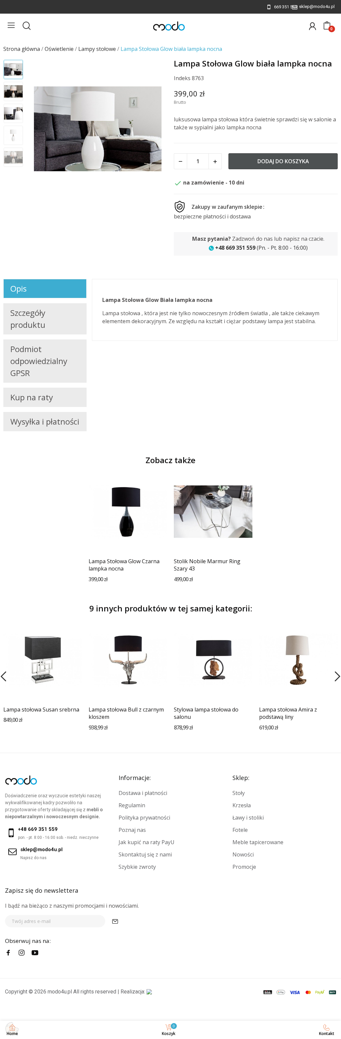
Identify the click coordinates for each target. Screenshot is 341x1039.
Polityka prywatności (144, 817)
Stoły (238, 793)
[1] (115, 921)
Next (153, 129)
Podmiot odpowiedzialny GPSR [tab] (38, 360)
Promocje (244, 866)
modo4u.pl (60, 991)
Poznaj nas (132, 830)
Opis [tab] (18, 288)
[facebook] (8, 953)
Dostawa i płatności (143, 793)
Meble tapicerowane (257, 842)
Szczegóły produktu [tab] (27, 318)
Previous (42, 129)
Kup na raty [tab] (31, 397)
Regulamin (132, 805)
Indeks (182, 78)
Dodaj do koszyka (283, 161)
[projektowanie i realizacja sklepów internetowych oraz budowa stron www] (149, 991)
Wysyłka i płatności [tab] (44, 421)
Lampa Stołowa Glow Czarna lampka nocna (124, 565)
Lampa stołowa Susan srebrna (41, 709)
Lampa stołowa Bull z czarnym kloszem (126, 713)
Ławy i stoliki (248, 817)
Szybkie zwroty (137, 866)
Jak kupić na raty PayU (146, 842)
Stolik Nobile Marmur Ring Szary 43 (207, 565)
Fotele (240, 830)
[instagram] (21, 953)
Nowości (243, 854)
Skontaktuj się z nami (145, 854)
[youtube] (35, 953)
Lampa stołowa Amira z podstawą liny (288, 713)
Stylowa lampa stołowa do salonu (206, 713)
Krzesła (241, 805)
